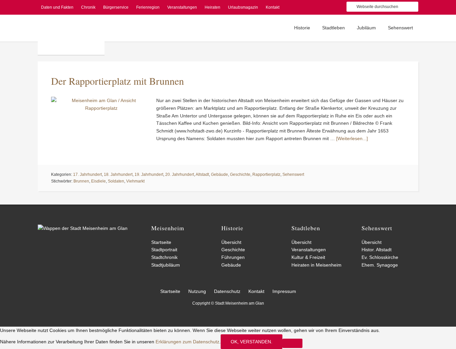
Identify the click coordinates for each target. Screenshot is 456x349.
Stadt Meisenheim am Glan (71, 35)
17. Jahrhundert (87, 174)
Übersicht (231, 242)
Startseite (161, 242)
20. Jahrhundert (179, 174)
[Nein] (292, 343)
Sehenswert (293, 174)
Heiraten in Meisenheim (316, 265)
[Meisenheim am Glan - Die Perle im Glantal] (83, 228)
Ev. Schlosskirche (380, 257)
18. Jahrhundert (118, 174)
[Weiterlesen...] (352, 138)
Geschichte (240, 174)
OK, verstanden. (251, 341)
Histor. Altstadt (377, 249)
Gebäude (219, 174)
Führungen (233, 257)
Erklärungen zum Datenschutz (187, 341)
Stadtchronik (164, 257)
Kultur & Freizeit (308, 257)
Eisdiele (98, 181)
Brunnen (81, 181)
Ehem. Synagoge (380, 265)
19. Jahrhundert (149, 174)
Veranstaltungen (308, 249)
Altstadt (202, 174)
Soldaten (116, 181)
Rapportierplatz (266, 174)
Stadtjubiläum (165, 265)
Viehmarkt (135, 181)
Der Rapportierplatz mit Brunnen (117, 80)
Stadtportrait (164, 249)
